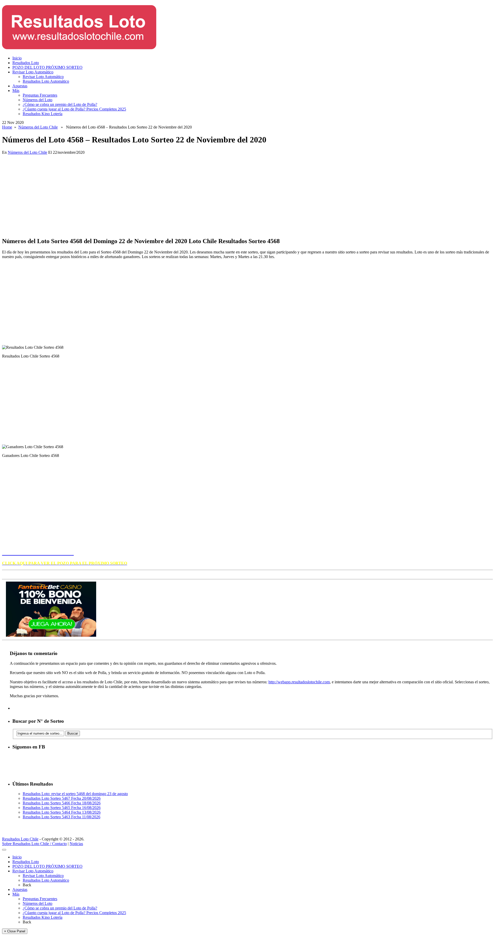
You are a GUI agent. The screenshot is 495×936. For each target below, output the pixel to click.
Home (7, 127)
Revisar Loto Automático (32, 72)
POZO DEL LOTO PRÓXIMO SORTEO (47, 67)
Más (15, 90)
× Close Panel (14, 931)
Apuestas (19, 86)
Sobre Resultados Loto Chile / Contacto (34, 843)
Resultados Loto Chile (20, 839)
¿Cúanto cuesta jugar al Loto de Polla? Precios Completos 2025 (74, 109)
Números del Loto (37, 100)
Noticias (76, 843)
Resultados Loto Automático (46, 81)
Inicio (17, 58)
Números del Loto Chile (38, 127)
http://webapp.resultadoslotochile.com (299, 682)
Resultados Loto (25, 63)
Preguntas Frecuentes (40, 95)
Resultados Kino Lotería (42, 114)
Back (27, 885)
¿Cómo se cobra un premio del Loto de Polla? (60, 104)
